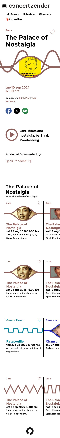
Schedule (29, 14)
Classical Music (14, 320)
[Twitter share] (17, 111)
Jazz (9, 30)
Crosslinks (51, 320)
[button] (12, 135)
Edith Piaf (24, 98)
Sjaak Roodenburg (18, 161)
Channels (45, 14)
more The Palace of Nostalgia (21, 196)
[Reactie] (25, 111)
